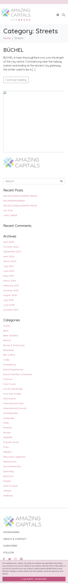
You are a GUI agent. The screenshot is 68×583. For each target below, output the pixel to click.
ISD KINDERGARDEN (14, 200)
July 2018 (8, 300)
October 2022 (11, 246)
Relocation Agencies (14, 456)
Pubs (6, 447)
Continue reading (15, 80)
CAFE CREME (10, 215)
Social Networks (12, 466)
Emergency (9, 364)
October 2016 (10, 309)
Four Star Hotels (12, 393)
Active (6, 325)
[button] (58, 15)
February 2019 (11, 285)
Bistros (7, 340)
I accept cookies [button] (34, 579)
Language (8, 417)
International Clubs (13, 403)
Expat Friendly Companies (17, 374)
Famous (7, 379)
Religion (7, 451)
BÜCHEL (13, 50)
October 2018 (10, 290)
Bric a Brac (9, 354)
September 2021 (12, 251)
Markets (7, 427)
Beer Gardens (10, 335)
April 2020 (8, 256)
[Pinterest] (21, 559)
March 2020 (9, 261)
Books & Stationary (13, 345)
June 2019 (8, 270)
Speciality (8, 471)
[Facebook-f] (3, 559)
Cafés (6, 359)
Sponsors (8, 476)
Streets (7, 481)
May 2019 (8, 275)
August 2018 (10, 295)
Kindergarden (10, 413)
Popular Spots (11, 442)
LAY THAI (8, 210)
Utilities (7, 490)
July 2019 (8, 266)
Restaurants (10, 461)
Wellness (8, 495)
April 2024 (8, 241)
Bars (5, 330)
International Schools (14, 408)
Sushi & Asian (10, 485)
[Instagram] (15, 559)
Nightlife (7, 437)
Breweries (8, 350)
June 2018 (8, 304)
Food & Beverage (12, 388)
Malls (6, 422)
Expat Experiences (13, 369)
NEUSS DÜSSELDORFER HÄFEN (20, 195)
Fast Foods (9, 384)
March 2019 (9, 280)
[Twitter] (9, 559)
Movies (7, 432)
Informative (9, 398)
